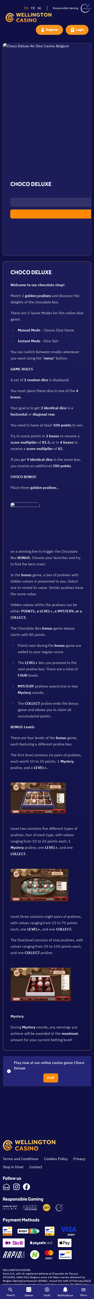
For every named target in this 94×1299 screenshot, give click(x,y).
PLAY (51, 1078)
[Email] (6, 1186)
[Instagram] (16, 1186)
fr (33, 8)
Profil (47, 1295)
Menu (83, 1295)
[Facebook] (26, 1186)
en (26, 8)
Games (29, 1295)
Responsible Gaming (65, 8)
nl (40, 8)
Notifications (65, 1295)
